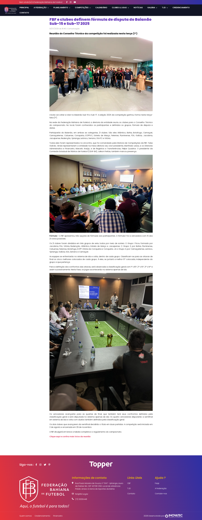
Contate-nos (161, 493)
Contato (24, 12)
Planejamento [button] (60, 7)
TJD (129, 488)
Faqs (157, 483)
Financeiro (58, 515)
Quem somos (25, 515)
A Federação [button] (40, 7)
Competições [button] (81, 7)
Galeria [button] (151, 7)
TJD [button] (164, 7)
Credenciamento (181, 7)
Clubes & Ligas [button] (119, 7)
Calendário (101, 7)
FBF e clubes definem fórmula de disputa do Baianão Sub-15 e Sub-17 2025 (100, 21)
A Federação (161, 488)
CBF (129, 483)
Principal (24, 7)
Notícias (138, 7)
